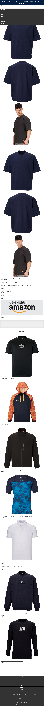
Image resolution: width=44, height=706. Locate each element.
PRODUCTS (3, 9)
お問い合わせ (9, 694)
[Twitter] (20, 700)
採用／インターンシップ (20, 694)
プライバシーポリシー (28, 694)
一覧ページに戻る (5, 664)
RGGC (2, 19)
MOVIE (2, 14)
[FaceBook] (23, 700)
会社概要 (14, 694)
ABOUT (2, 23)
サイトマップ (34, 694)
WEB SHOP (3, 21)
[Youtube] (25, 700)
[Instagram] (18, 700)
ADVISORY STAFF (4, 12)
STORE (2, 16)
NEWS (22, 676)
